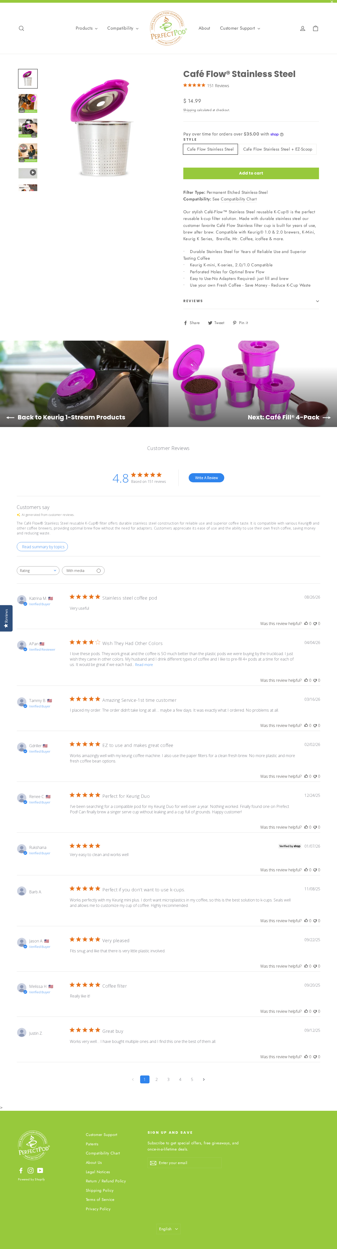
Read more (144, 664)
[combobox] (38, 570)
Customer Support (238, 28)
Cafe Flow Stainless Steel (210, 149)
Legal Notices (98, 1172)
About (204, 28)
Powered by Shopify (31, 1179)
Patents (92, 1144)
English (165, 1229)
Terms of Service (100, 1199)
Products (85, 28)
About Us (94, 1162)
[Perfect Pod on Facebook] (21, 1170)
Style (190, 140)
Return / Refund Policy (106, 1181)
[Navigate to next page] (204, 1079)
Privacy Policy (98, 1209)
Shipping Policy (99, 1190)
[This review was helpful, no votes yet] (306, 623)
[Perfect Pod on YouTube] (40, 1170)
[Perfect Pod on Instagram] (31, 1170)
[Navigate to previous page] (133, 1079)
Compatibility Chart (239, 199)
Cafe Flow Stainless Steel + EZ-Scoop (278, 149)
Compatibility (121, 28)
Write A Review (206, 477)
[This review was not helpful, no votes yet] (315, 623)
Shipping (189, 110)
